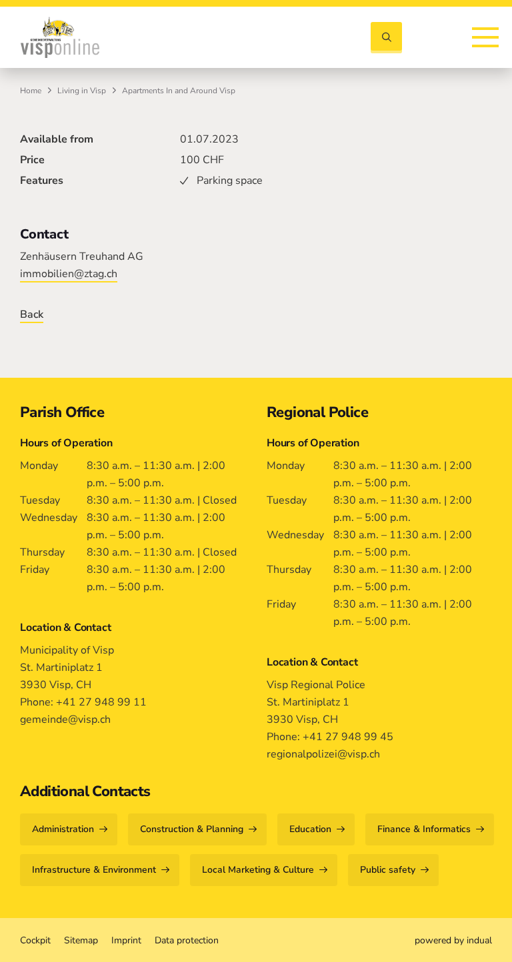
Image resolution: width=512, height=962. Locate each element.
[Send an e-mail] (451, 36)
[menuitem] (35, 940)
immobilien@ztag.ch (68, 273)
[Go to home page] (60, 37)
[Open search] (386, 37)
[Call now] (427, 36)
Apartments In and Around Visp (178, 90)
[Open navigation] (485, 37)
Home (30, 90)
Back (31, 314)
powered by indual (453, 940)
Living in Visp (81, 90)
